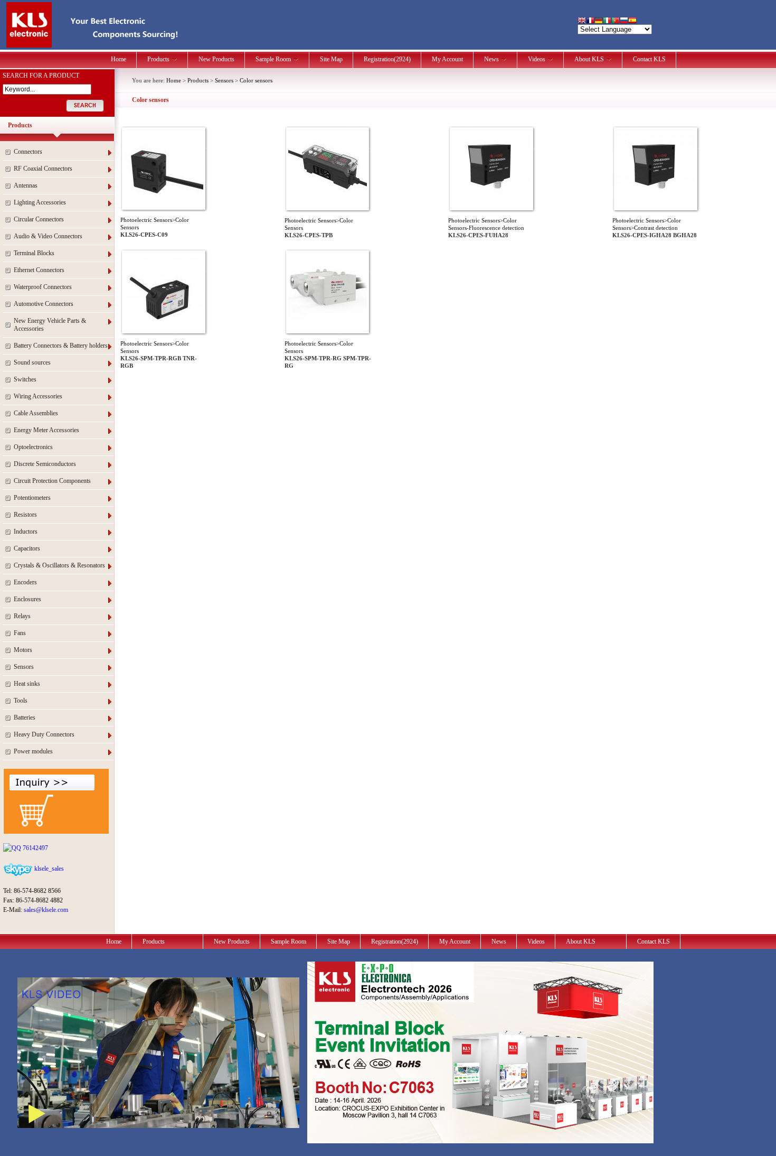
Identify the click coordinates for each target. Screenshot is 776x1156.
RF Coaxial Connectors (43, 168)
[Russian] (624, 21)
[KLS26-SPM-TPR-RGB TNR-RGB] (163, 329)
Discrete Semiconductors (45, 464)
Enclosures (27, 599)
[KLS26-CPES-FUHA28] (491, 206)
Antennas (25, 185)
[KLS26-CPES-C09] (163, 205)
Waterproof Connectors (43, 287)
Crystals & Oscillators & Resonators (59, 565)
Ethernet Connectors (39, 270)
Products (158, 59)
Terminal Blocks (34, 253)
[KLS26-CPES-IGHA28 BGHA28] (655, 206)
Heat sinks (27, 683)
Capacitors (27, 548)
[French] (590, 21)
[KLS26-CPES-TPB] (327, 206)
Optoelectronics (33, 447)
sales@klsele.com (46, 909)
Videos (536, 59)
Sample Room (273, 59)
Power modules (33, 751)
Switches (25, 379)
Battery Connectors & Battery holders (61, 345)
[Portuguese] (615, 21)
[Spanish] (632, 21)
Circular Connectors (39, 219)
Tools (20, 700)
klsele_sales (48, 868)
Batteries (24, 717)
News (491, 59)
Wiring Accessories (38, 396)
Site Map (331, 59)
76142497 (34, 848)
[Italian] (607, 21)
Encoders (25, 582)
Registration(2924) (387, 59)
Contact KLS (649, 59)
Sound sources (32, 362)
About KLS (589, 59)
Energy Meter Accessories (46, 430)
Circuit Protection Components (52, 480)
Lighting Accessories (40, 202)
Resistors (25, 514)
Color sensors (256, 80)
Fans (20, 633)
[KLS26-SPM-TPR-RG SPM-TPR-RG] (327, 329)
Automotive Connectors (43, 303)
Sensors (24, 666)
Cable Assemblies (36, 413)
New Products (216, 59)
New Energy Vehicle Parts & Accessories (50, 324)
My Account (447, 59)
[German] (598, 21)
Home (118, 59)
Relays (22, 616)
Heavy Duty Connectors (44, 734)
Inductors (25, 531)
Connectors (28, 151)
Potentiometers (32, 497)
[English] (582, 21)
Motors (23, 650)
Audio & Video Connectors (48, 236)
